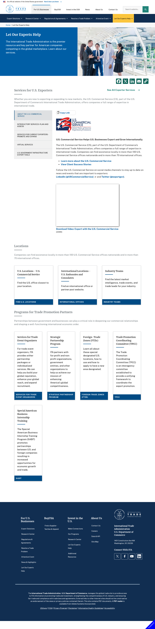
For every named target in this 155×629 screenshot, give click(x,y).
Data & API (95, 536)
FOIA (50, 608)
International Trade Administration (46, 593)
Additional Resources (72, 555)
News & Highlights (28, 562)
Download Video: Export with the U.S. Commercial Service (87, 228)
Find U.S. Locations (26, 302)
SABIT (19, 478)
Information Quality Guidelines (90, 608)
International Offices (72, 302)
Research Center (28, 534)
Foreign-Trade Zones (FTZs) (93, 396)
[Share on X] (125, 81)
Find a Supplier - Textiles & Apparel (51, 527)
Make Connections (75, 529)
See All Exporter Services (121, 89)
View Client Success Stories (76, 164)
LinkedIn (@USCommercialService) (75, 176)
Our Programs (73, 534)
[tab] (33, 115)
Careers (94, 531)
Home (8, 25)
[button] (41, 9)
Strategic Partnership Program (61, 396)
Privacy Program (60, 608)
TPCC (117, 397)
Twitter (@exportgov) (112, 176)
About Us (96, 518)
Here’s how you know (52, 2)
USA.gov (43, 608)
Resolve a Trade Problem (27, 550)
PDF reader (118, 601)
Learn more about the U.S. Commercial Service (86, 160)
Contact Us (95, 526)
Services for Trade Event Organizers (26, 396)
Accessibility (109, 608)
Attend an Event (27, 557)
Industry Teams (112, 302)
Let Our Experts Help (27, 569)
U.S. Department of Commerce (74, 593)
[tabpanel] (77, 51)
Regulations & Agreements (26, 541)
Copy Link (65, 112)
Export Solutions (28, 529)
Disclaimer (72, 608)
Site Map (94, 542)
